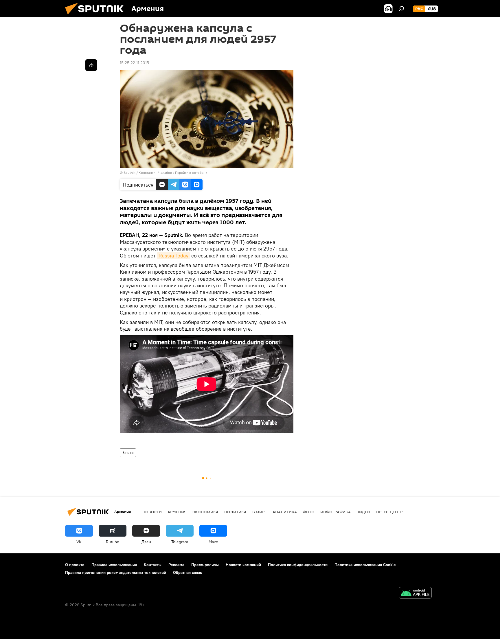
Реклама (176, 564)
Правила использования (114, 564)
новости (152, 511)
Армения (177, 511)
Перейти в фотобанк (191, 172)
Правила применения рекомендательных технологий (115, 572)
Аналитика (285, 511)
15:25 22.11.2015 (134, 62)
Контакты (152, 564)
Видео (363, 511)
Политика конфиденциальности (298, 564)
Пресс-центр (389, 511)
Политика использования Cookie (365, 564)
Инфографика (335, 511)
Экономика (205, 511)
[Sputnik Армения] (96, 16)
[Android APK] (415, 593)
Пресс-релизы (205, 564)
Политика (235, 511)
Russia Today (173, 255)
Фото (309, 511)
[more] (91, 65)
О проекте (74, 564)
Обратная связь (187, 572)
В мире (127, 452)
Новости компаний (243, 564)
